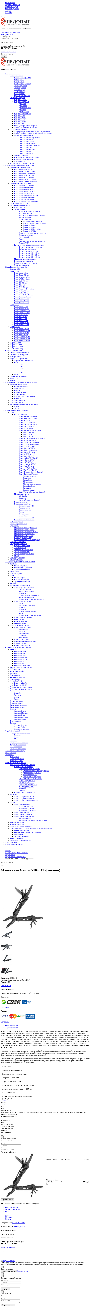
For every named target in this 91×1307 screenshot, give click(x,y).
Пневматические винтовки (20, 167)
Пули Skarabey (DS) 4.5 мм (24, 289)
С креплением (19, 394)
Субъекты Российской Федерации (36, 771)
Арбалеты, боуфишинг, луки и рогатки (20, 562)
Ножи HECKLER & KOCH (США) (32, 438)
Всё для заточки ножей (18, 544)
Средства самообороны (14, 351)
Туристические (29, 490)
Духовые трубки (16, 574)
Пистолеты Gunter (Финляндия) (26, 195)
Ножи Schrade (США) (27, 460)
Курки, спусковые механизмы (30, 211)
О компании (10, 3)
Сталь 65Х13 (23, 516)
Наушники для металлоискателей (27, 157)
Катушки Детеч (20, 118)
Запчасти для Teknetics (27, 149)
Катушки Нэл (19, 124)
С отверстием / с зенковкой (24, 396)
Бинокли (13, 649)
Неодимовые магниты (18, 384)
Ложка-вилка (15, 675)
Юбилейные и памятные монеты (22, 765)
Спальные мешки (16, 703)
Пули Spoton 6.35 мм (22, 337)
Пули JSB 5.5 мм (20, 317)
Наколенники (15, 679)
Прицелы (22, 593)
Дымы (16, 737)
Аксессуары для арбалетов (24, 587)
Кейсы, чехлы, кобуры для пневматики (29, 245)
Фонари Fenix (19, 727)
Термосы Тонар (20, 719)
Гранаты (17, 735)
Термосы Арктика (21, 717)
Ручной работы (29, 486)
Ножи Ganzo (28, 436)
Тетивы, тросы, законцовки (29, 595)
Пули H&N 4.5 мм (21, 281)
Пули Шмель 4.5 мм (21, 303)
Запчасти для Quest (26, 147)
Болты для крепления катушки (25, 126)
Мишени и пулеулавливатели (25, 259)
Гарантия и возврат (12, 5)
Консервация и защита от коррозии (27, 832)
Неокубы (17, 398)
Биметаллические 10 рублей (29, 769)
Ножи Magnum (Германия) (29, 442)
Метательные (28, 482)
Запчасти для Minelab (27, 143)
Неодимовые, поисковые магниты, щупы (21, 382)
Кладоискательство (12, 74)
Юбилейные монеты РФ (23, 767)
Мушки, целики (25, 217)
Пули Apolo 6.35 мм (21, 329)
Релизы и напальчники (27, 611)
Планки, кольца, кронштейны (34, 223)
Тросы (16, 408)
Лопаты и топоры (21, 155)
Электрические (20, 548)
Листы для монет (25, 818)
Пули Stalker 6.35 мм (22, 339)
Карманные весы (16, 838)
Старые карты (19, 161)
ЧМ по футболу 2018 (26, 787)
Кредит (8, 1219)
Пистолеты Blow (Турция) (24, 187)
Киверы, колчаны (21, 621)
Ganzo (3, 1100)
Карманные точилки (22, 546)
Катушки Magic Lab (21, 102)
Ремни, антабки (25, 237)
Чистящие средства (21, 830)
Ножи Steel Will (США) (27, 468)
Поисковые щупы (16, 402)
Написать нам (6, 986)
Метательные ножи (21, 494)
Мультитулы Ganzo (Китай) (24, 530)
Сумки (16, 406)
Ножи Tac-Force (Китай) (28, 470)
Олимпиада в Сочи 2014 (28, 785)
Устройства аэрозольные (19, 358)
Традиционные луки (22, 581)
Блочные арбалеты (21, 566)
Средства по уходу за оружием (25, 263)
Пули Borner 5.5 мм (21, 309)
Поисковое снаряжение (18, 130)
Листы (12, 802)
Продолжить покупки (9, 1271)
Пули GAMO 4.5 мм (22, 279)
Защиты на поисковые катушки (26, 128)
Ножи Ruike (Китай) (26, 456)
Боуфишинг (14, 572)
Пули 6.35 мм (15, 327)
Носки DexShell (16, 681)
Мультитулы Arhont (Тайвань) (25, 528)
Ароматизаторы (11, 842)
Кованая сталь (24, 514)
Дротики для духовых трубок (25, 641)
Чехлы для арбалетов (27, 597)
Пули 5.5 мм (14, 305)
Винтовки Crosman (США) (24, 171)
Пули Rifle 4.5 (19, 285)
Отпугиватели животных (19, 353)
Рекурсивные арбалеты (23, 568)
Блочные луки (19, 578)
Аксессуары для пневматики (21, 205)
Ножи (12, 412)
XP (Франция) (19, 90)
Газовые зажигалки (17, 759)
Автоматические (29, 476)
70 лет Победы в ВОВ (27, 781)
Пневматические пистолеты (20, 183)
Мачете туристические (18, 524)
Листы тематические (22, 804)
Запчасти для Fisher (26, 139)
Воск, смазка (19, 619)
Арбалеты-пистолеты (22, 570)
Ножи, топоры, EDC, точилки (16, 410)
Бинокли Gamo (20, 651)
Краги (21, 603)
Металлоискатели (16, 76)
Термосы (13, 709)
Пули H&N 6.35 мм (21, 333)
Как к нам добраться (8, 52)
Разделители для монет (27, 810)
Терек (16, 699)
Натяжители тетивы (26, 591)
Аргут (16, 697)
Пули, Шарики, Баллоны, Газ (16, 267)
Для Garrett (23, 106)
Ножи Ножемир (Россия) (28, 474)
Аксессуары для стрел (22, 627)
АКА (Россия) (19, 92)
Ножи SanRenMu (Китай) (28, 458)
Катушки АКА (19, 116)
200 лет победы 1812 (26, 783)
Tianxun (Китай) (20, 88)
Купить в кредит (11, 7)
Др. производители (21, 729)
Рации (12, 691)
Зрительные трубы (17, 671)
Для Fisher (22, 104)
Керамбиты (27, 480)
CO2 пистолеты (16, 747)
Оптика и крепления (26, 219)
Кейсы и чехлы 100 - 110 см (29, 253)
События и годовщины (32, 777)
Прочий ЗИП (24, 243)
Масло (16, 556)
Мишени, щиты (20, 623)
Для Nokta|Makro (25, 108)
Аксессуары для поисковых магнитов (24, 404)
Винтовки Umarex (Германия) (25, 181)
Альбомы (13, 795)
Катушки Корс (19, 120)
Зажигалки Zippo (16, 761)
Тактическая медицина (18, 705)
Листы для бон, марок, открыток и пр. (33, 820)
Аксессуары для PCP (22, 207)
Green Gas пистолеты (18, 749)
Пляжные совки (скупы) (23, 159)
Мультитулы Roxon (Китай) (24, 534)
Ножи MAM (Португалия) (29, 444)
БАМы (16, 362)
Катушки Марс (20, 122)
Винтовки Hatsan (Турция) (24, 175)
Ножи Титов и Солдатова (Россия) (32, 492)
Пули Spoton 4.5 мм (21, 291)
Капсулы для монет (17, 822)
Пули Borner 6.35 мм (22, 331)
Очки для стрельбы (21, 265)
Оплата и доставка (12, 9)
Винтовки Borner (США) (23, 169)
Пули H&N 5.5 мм (21, 315)
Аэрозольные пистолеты (23, 360)
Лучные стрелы (20, 643)
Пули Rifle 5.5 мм (20, 319)
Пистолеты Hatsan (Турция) (24, 197)
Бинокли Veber (19, 663)
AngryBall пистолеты (18, 745)
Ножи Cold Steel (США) (28, 424)
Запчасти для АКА (26, 153)
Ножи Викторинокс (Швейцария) (27, 540)
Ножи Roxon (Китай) (27, 452)
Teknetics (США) (20, 86)
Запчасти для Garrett (26, 141)
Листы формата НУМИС (23, 814)
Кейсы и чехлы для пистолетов (30, 247)
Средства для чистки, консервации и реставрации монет (31, 828)
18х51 (21, 368)
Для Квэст (22, 110)
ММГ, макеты (10, 753)
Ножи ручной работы (22, 504)
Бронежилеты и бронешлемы (21, 667)
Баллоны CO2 (15, 269)
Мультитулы (14, 526)
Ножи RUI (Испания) (27, 454)
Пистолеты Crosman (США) (24, 191)
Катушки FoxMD (20, 100)
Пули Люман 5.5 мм (21, 325)
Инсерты (22, 631)
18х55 (21, 370)
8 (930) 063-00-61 (7, 35)
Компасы (13, 673)
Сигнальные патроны (18, 349)
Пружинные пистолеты (19, 743)
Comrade (17, 693)
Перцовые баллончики (18, 376)
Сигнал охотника (16, 701)
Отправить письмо (8, 1305)
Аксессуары (14, 757)
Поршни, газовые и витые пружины (32, 233)
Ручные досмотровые (22, 96)
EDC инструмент (16, 522)
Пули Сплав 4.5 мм (21, 301)
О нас (7, 1211)
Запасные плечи (25, 589)
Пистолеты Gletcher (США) (24, 193)
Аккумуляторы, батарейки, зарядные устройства (32, 132)
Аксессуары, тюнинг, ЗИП (20, 585)
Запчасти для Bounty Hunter (29, 137)
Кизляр (21, 512)
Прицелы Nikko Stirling (32, 229)
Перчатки (13, 741)
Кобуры (13, 380)
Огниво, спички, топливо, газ (21, 687)
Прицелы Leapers (29, 227)
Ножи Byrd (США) (26, 420)
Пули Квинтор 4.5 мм (22, 297)
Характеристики (11, 1027)
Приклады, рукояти (26, 235)
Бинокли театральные (22, 665)
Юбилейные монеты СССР (24, 793)
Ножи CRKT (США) (26, 426)
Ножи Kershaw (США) (27, 440)
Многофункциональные (32, 484)
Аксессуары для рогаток (23, 617)
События (22, 791)
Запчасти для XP (25, 151)
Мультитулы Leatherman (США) (26, 532)
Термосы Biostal (20, 711)
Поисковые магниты (17, 400)
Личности (22, 789)
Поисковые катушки (17, 98)
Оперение (22, 635)
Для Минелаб (24, 112)
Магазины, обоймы (26, 213)
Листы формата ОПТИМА (24, 816)
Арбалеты (13, 564)
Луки (12, 576)
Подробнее (5, 1007)
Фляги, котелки (15, 721)
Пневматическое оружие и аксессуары (19, 165)
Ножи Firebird (28, 434)
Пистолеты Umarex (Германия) (26, 201)
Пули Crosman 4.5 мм (22, 277)
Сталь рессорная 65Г (26, 518)
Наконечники (24, 633)
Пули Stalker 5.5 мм (21, 323)
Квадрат (17, 390)
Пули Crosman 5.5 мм (22, 311)
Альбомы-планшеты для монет (26, 800)
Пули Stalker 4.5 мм (21, 293)
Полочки (22, 607)
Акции (8, 11)
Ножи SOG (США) (26, 462)
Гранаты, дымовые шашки (20, 733)
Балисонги (27, 478)
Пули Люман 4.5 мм (21, 299)
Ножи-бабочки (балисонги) (24, 520)
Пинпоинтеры (19, 94)
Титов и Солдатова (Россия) (29, 500)
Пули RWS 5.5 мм (21, 321)
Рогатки (13, 583)
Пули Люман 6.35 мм (22, 341)
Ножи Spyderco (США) (27, 464)
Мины (16, 739)
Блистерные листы (26, 806)
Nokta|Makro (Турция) (22, 84)
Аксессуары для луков (22, 601)
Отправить (5, 1289)
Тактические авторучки (19, 355)
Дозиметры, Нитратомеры (15, 751)
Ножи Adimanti (29, 432)
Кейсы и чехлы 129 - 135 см (29, 257)
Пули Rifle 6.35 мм (21, 335)
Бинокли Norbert (20, 659)
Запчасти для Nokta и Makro (29, 145)
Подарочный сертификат (14, 844)
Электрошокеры (16, 357)
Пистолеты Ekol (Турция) (24, 185)
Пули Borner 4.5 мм (21, 275)
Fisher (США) (19, 80)
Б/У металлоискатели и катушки (22, 163)
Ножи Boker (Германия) (28, 416)
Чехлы (21, 613)
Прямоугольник (20, 392)
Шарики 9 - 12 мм (16, 347)
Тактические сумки (17, 707)
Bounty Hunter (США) (22, 78)
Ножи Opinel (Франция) (28, 450)
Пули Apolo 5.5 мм (21, 307)
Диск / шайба (19, 388)
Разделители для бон (26, 808)
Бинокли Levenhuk (21, 657)
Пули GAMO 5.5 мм (22, 313)
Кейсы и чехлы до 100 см (28, 251)
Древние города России (32, 773)
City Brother (23, 496)
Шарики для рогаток (22, 645)
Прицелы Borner (29, 225)
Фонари (13, 723)
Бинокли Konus (20, 655)
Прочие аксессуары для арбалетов (31, 599)
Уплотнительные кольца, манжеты (32, 241)
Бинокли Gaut (19, 653)
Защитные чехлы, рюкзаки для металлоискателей (33, 134)
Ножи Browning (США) (28, 418)
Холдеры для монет (17, 824)
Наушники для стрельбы (23, 261)
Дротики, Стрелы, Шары (19, 625)
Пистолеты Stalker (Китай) (24, 199)
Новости (8, 13)
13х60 (21, 366)
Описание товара (11, 1025)
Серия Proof (18, 834)
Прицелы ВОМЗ (29, 231)
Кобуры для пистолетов (28, 249)
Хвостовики (23, 637)
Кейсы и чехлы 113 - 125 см (29, 255)
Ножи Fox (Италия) (26, 428)
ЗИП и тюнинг (20, 209)
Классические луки (21, 579)
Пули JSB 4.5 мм (20, 283)
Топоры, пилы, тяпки (18, 542)
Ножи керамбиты (20, 502)
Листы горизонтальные (23, 812)
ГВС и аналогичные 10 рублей (30, 779)
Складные (27, 488)
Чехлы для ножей (16, 560)
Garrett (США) (19, 82)
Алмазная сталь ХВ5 (26, 506)
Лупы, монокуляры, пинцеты (21, 826)
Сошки (21, 239)
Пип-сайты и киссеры (27, 605)
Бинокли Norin (19, 661)
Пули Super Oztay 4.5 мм (23, 295)
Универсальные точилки (23, 550)
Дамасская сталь (25, 510)
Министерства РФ (30, 775)
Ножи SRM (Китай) (26, 466)
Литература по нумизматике (20, 840)
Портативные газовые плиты (21, 689)
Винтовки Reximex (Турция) (25, 179)
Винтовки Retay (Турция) (24, 177)
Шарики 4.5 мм (15, 343)
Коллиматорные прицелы (33, 221)
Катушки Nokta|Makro (22, 114)
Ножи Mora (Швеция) (27, 446)
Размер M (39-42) (20, 685)
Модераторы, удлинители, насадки (32, 215)
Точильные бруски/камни (24, 554)
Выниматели (23, 629)
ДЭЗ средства (15, 669)
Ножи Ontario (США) (27, 448)
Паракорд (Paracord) (17, 558)
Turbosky (17, 695)
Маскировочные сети (18, 677)
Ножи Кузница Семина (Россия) (31, 472)
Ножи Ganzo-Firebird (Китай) (30, 430)
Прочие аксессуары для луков (30, 615)
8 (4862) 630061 (20, 1226)
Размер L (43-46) (20, 683)
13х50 (21, 364)
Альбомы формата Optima (24, 799)
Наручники (14, 378)
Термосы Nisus (19, 715)
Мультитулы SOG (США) (24, 536)
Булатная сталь (24, 508)
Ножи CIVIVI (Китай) (27, 422)
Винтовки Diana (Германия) (24, 173)
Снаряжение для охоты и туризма (18, 647)
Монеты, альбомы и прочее (15, 763)
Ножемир (22, 498)
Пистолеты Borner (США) (24, 189)
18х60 (21, 372)
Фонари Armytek (20, 725)
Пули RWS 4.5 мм (21, 287)
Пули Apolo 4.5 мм (21, 273)
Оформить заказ (7, 1199)
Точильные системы (22, 552)
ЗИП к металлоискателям (23, 135)
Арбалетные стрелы (21, 639)
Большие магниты (21, 386)
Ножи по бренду (20, 414)
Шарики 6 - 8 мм (16, 345)
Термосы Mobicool (21, 713)
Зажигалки (9, 755)
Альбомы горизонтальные (24, 797)
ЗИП (16, 374)
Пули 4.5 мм (14, 271)
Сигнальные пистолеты (19, 203)
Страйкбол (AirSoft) (12, 731)
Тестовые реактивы (21, 836)
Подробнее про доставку (10, 33)
